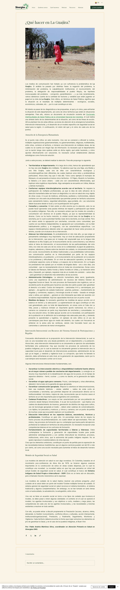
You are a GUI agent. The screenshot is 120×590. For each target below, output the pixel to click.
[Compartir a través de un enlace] (40, 535)
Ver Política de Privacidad (38, 588)
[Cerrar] (118, 586)
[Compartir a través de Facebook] (26, 535)
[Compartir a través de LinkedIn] (35, 535)
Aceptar (111, 587)
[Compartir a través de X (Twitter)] (31, 535)
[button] (43, 7)
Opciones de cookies (99, 587)
